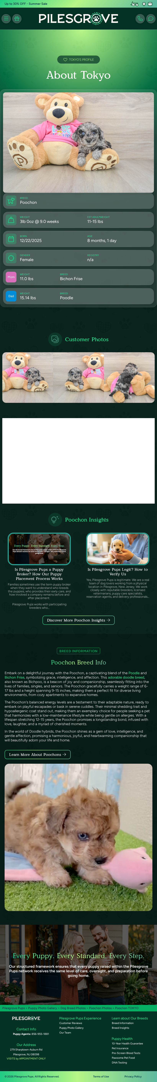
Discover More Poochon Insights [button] (76, 620)
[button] (144, 4)
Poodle (134, 673)
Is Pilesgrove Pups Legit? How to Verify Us (118, 571)
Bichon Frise (14, 677)
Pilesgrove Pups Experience (80, 1018)
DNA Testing (119, 1062)
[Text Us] (150, 18)
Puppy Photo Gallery (42, 1008)
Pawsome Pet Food (123, 1057)
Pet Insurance (120, 1048)
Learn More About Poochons (35, 754)
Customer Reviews (70, 1023)
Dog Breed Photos (73, 1008)
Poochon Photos (100, 1008)
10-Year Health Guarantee (127, 1043)
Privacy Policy (133, 1076)
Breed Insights (120, 1028)
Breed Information (123, 1023)
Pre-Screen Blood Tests (126, 1053)
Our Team (65, 1032)
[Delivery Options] (135, 3)
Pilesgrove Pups (13, 1008)
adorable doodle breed (126, 677)
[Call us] (140, 18)
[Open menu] (6, 18)
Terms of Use (101, 1076)
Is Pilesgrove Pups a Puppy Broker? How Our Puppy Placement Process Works (39, 574)
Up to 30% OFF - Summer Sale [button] (26, 4)
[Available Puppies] (16, 18)
